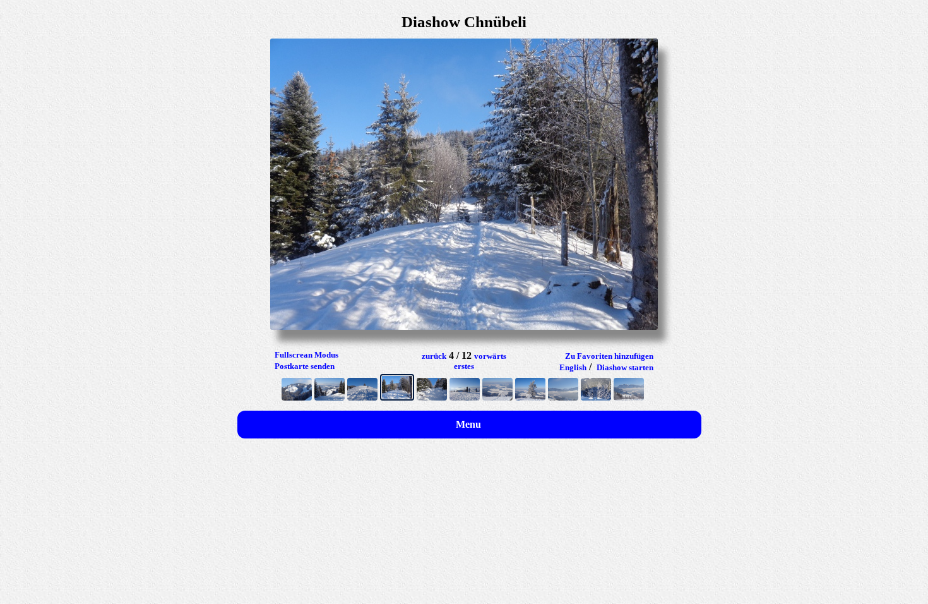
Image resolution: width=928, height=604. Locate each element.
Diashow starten (625, 367)
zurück (434, 356)
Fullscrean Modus (306, 354)
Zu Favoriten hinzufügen (609, 356)
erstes (464, 366)
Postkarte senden (305, 366)
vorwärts (490, 356)
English (572, 367)
